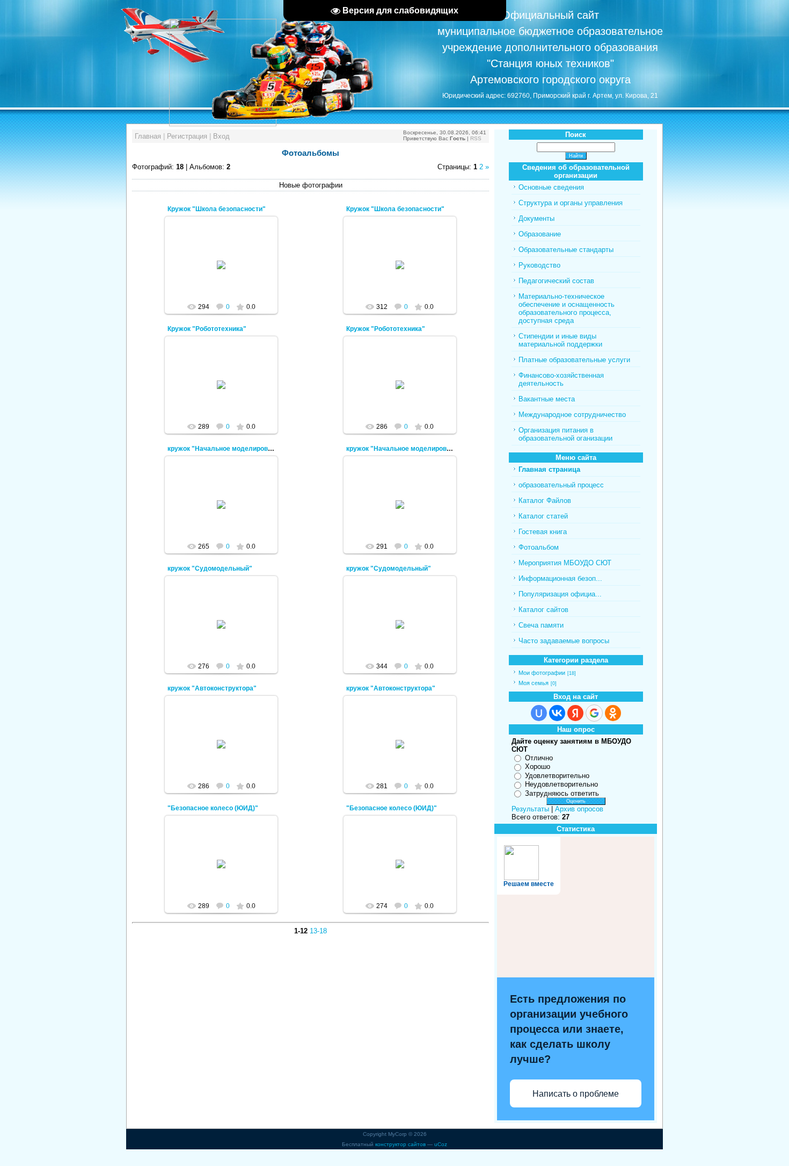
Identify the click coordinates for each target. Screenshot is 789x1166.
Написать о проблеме (575, 1093)
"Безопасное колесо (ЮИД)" (212, 808)
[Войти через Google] (594, 713)
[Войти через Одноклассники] (613, 713)
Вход (221, 136)
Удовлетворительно (557, 776)
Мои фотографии (541, 673)
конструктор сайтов (400, 1144)
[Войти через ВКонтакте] (557, 713)
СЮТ (226, 273)
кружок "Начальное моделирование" (226, 448)
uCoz (440, 1144)
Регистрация (187, 136)
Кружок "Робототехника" (206, 329)
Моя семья (533, 683)
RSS (475, 138)
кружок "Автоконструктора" (212, 688)
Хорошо (537, 766)
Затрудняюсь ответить (562, 793)
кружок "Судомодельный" (209, 568)
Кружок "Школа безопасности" (216, 209)
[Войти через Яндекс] (575, 713)
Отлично (539, 758)
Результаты (530, 809)
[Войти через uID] (539, 713)
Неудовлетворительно (561, 784)
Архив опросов (579, 809)
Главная (148, 136)
